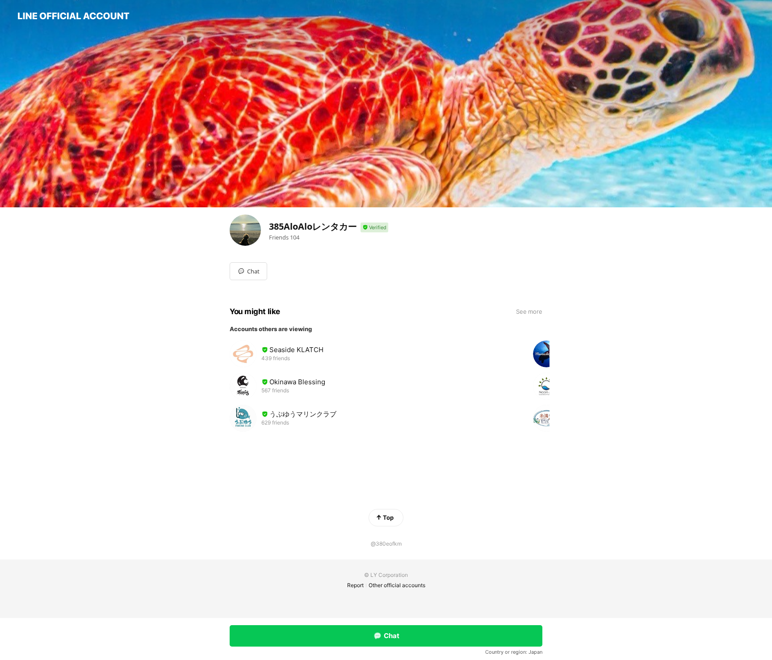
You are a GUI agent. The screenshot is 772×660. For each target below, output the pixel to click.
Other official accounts (397, 585)
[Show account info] (374, 228)
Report (355, 585)
